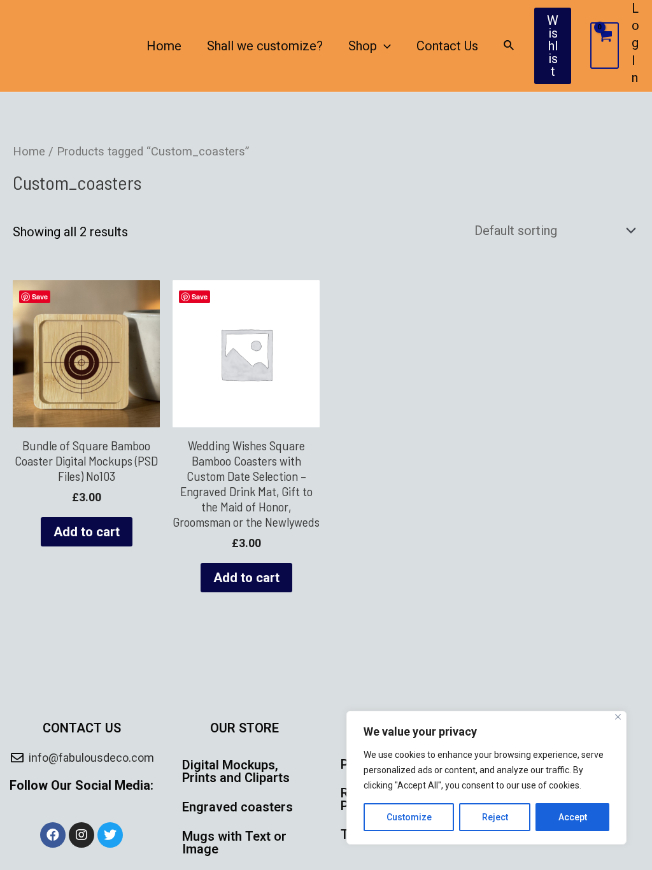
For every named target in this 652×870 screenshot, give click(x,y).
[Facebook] (53, 835)
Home (163, 45)
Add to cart (86, 531)
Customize (409, 817)
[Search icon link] (509, 45)
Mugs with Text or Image (234, 843)
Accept (572, 817)
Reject (495, 817)
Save (40, 296)
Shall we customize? (265, 45)
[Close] (618, 717)
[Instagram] (81, 835)
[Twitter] (110, 835)
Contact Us (447, 45)
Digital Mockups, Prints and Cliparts (236, 771)
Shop (362, 45)
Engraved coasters (237, 807)
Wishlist (552, 46)
